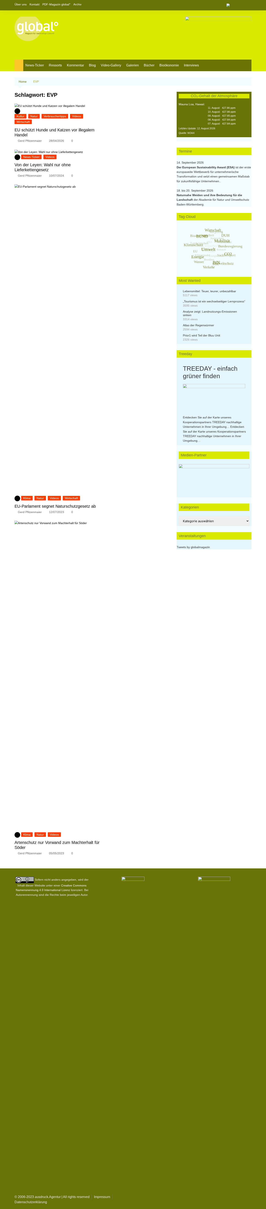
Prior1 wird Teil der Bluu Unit (201, 335)
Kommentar (75, 65)
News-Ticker (34, 65)
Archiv (77, 4)
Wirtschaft (23, 121)
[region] (214, 476)
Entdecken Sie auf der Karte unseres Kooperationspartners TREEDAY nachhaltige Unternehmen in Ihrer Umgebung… (212, 422)
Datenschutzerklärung (31, 1202)
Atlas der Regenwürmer (198, 325)
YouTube (248, 5)
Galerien (132, 65)
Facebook (234, 5)
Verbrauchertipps (55, 116)
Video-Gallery (111, 65)
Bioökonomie (169, 65)
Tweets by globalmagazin (193, 547)
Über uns (21, 4)
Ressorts (55, 65)
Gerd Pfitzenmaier (30, 140)
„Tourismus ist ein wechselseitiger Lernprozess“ (214, 301)
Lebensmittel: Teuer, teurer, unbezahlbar (209, 291)
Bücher (149, 65)
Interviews (191, 65)
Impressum (102, 1197)
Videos (76, 116)
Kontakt (34, 4)
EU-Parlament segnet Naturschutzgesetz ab (55, 506)
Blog (92, 65)
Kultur (20, 116)
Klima (27, 498)
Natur (34, 116)
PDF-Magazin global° (56, 4)
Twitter (241, 5)
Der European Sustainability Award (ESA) (206, 167)
